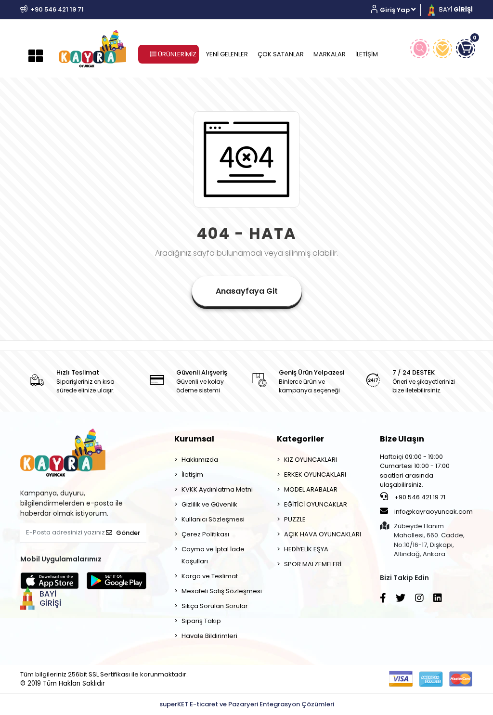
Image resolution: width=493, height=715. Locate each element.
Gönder (128, 532)
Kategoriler (300, 438)
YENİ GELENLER (227, 54)
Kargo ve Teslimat (210, 576)
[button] (396, 9)
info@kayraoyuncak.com (433, 511)
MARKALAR (329, 54)
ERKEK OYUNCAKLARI (315, 474)
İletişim (192, 474)
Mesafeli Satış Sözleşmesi (222, 591)
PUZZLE (295, 519)
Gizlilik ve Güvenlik (209, 504)
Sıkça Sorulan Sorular (215, 606)
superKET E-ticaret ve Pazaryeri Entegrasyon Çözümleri (246, 704)
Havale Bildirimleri (209, 635)
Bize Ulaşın (402, 438)
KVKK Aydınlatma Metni (217, 489)
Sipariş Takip (201, 620)
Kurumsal (194, 438)
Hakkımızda (200, 459)
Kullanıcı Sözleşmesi (213, 519)
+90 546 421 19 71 (419, 497)
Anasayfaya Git (247, 291)
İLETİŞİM (366, 54)
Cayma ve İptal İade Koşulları (213, 555)
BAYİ (455, 9)
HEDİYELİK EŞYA (306, 549)
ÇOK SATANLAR (281, 54)
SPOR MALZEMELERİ (312, 564)
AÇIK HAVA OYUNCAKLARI (322, 534)
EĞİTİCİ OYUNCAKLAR (315, 504)
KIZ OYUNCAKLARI (310, 459)
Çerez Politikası (205, 534)
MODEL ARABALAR (310, 489)
